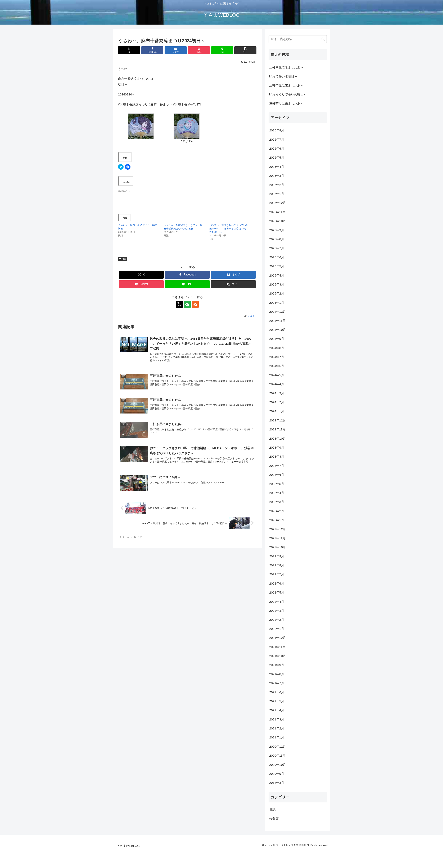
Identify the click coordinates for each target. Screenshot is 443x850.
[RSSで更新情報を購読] (195, 304)
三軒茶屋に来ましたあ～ (286, 67)
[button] (245, 50)
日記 (124, 259)
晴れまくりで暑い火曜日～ (288, 94)
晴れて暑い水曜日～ (283, 76)
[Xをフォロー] (179, 304)
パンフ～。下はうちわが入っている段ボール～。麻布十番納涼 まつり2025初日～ (228, 228)
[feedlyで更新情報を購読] (187, 304)
